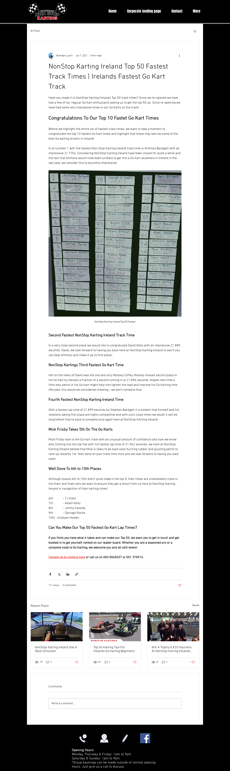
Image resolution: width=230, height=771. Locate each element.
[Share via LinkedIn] (68, 574)
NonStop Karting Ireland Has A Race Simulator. (56, 649)
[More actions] (179, 55)
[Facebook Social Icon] (145, 738)
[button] (195, 31)
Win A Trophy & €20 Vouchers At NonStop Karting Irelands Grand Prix (172, 649)
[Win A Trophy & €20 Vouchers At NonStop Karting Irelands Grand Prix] (173, 626)
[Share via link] (76, 574)
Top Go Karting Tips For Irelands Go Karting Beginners (114, 649)
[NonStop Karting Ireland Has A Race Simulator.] (57, 626)
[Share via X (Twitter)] (59, 574)
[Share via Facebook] (50, 574)
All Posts (35, 30)
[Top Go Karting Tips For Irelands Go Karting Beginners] (115, 626)
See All (195, 605)
